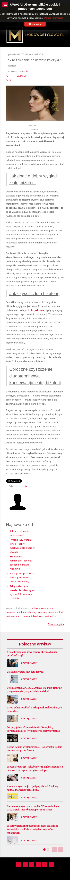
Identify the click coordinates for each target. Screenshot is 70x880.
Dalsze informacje (53, 17)
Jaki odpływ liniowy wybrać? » (40, 616)
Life (25, 486)
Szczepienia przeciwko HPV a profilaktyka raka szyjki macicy (22, 577)
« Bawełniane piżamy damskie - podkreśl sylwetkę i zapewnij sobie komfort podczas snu (34, 612)
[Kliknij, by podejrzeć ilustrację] (35, 103)
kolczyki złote (36, 310)
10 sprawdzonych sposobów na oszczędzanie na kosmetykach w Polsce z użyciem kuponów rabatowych (32, 829)
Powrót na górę (56, 624)
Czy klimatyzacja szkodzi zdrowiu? (26, 671)
